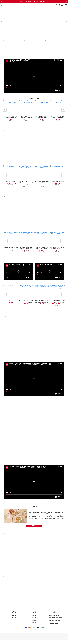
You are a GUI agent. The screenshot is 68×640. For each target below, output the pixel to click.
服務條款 (34, 619)
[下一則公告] (66, 1)
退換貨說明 (34, 617)
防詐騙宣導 (34, 622)
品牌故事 (14, 615)
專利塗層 (14, 617)
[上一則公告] (1, 1)
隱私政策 (34, 620)
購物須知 (34, 615)
